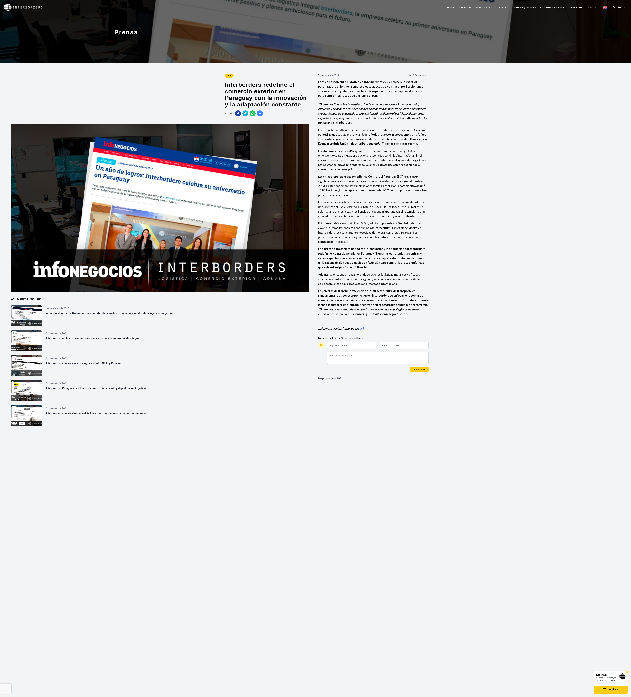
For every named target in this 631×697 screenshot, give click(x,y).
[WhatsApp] (614, 7)
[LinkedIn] (619, 7)
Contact (593, 7)
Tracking (575, 7)
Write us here (610, 689)
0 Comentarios (420, 75)
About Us (465, 7)
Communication (551, 7)
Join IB (499, 7)
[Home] (23, 6)
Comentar (419, 369)
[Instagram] (624, 7)
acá (362, 328)
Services (482, 7)
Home (450, 7)
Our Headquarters (523, 7)
